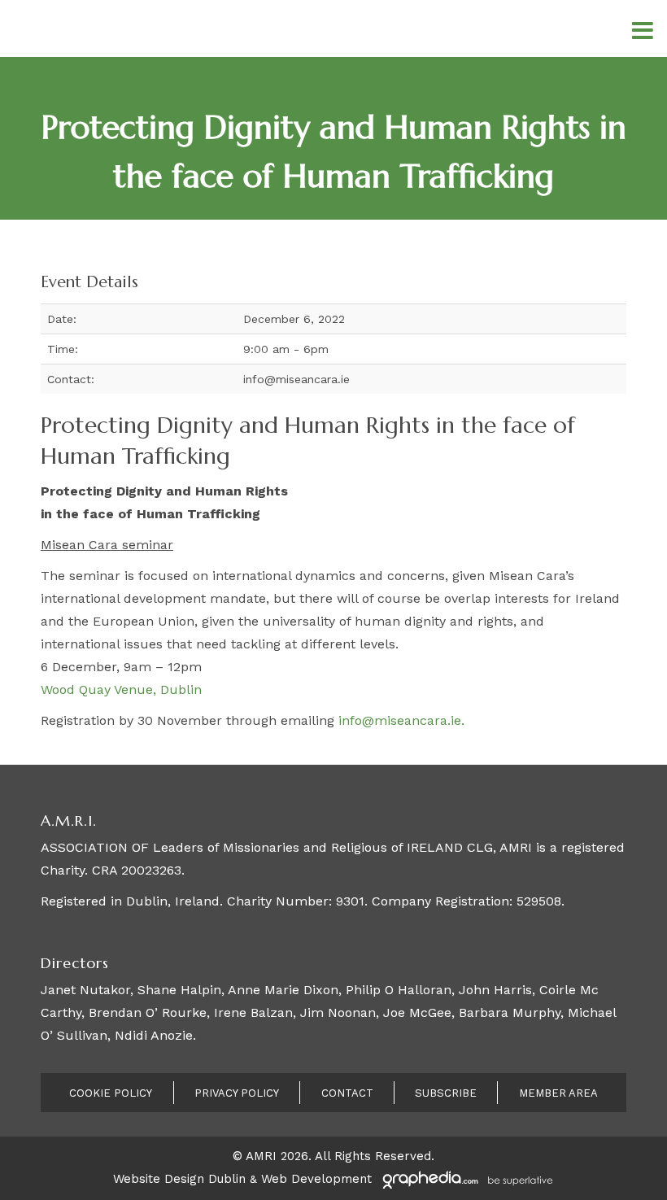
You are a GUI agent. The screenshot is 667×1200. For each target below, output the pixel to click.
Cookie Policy (110, 1093)
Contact (347, 1093)
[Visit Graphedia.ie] (465, 1179)
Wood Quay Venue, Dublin (121, 689)
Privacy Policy (236, 1093)
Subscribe (446, 1093)
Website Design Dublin (179, 1179)
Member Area (558, 1093)
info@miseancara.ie (399, 720)
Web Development (316, 1179)
